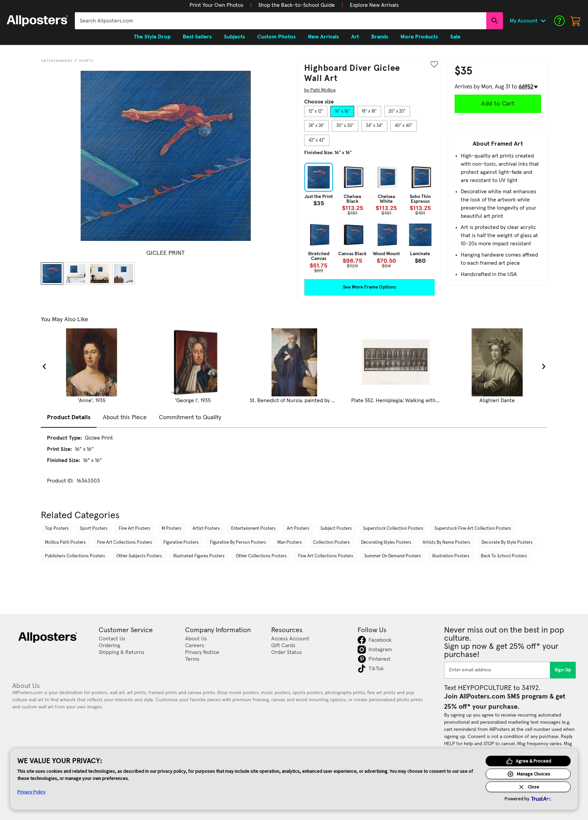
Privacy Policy (31, 792)
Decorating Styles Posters (386, 542)
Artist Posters (206, 528)
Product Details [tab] (69, 417)
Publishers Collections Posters (75, 556)
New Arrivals (323, 36)
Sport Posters (94, 528)
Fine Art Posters (134, 528)
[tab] (315, 111)
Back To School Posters (504, 556)
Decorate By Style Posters (507, 542)
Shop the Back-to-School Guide (296, 5)
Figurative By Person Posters (238, 542)
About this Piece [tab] (125, 417)
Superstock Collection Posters (393, 528)
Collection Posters (331, 542)
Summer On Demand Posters (392, 556)
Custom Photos (276, 36)
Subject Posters (336, 528)
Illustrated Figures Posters (199, 556)
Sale (455, 36)
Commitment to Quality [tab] (190, 417)
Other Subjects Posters (139, 556)
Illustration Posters (451, 556)
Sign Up (563, 670)
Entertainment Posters (253, 528)
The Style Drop (152, 36)
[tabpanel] (369, 218)
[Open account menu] (543, 20)
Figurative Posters (181, 542)
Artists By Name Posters (446, 542)
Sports (86, 61)
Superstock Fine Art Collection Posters (473, 528)
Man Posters (289, 542)
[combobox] (280, 20)
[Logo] (37, 21)
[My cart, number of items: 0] (575, 20)
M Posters (171, 528)
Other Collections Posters (261, 556)
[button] (216, 5)
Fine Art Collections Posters (124, 542)
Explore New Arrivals (374, 5)
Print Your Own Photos (216, 5)
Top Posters (57, 528)
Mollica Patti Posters (65, 542)
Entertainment (57, 61)
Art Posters (298, 528)
